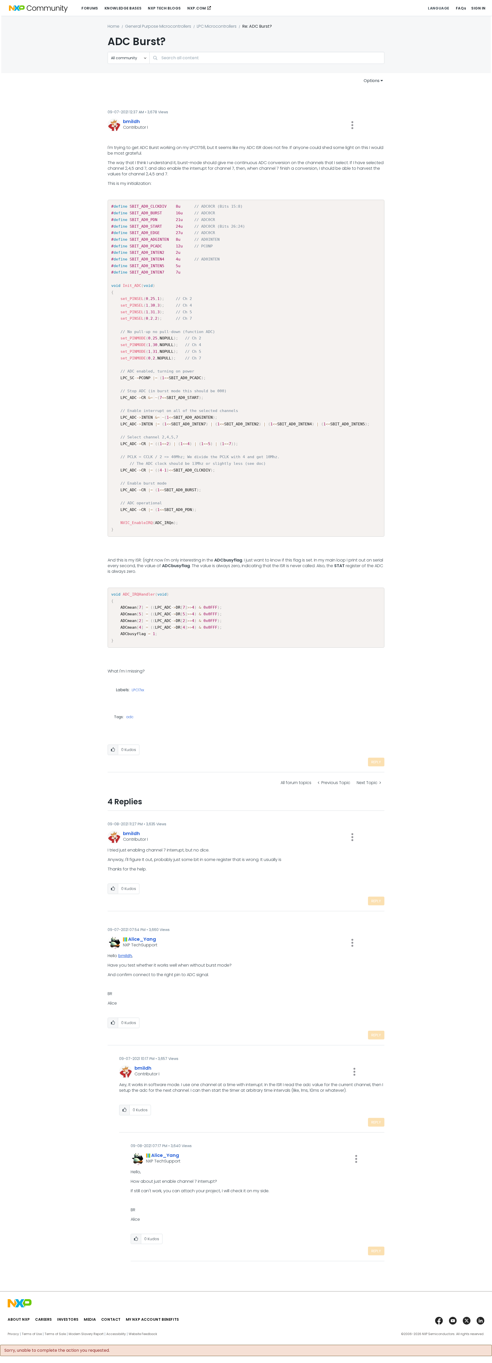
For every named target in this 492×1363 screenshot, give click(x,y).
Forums (89, 8)
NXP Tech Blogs (164, 8)
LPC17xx (138, 690)
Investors (68, 1319)
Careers (43, 1319)
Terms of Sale (55, 1334)
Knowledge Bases (123, 8)
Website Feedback (143, 1334)
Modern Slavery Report (86, 1334)
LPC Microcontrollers (217, 26)
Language (438, 8)
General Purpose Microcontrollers (158, 26)
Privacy (13, 1334)
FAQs (461, 8)
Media (90, 1319)
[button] (352, 125)
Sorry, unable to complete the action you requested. (57, 1350)
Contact (111, 1319)
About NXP (19, 1319)
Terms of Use (32, 1334)
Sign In (478, 8)
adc (130, 716)
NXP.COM (196, 8)
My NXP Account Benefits (152, 1319)
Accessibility (116, 1334)
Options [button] (372, 81)
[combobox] (266, 58)
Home (113, 26)
